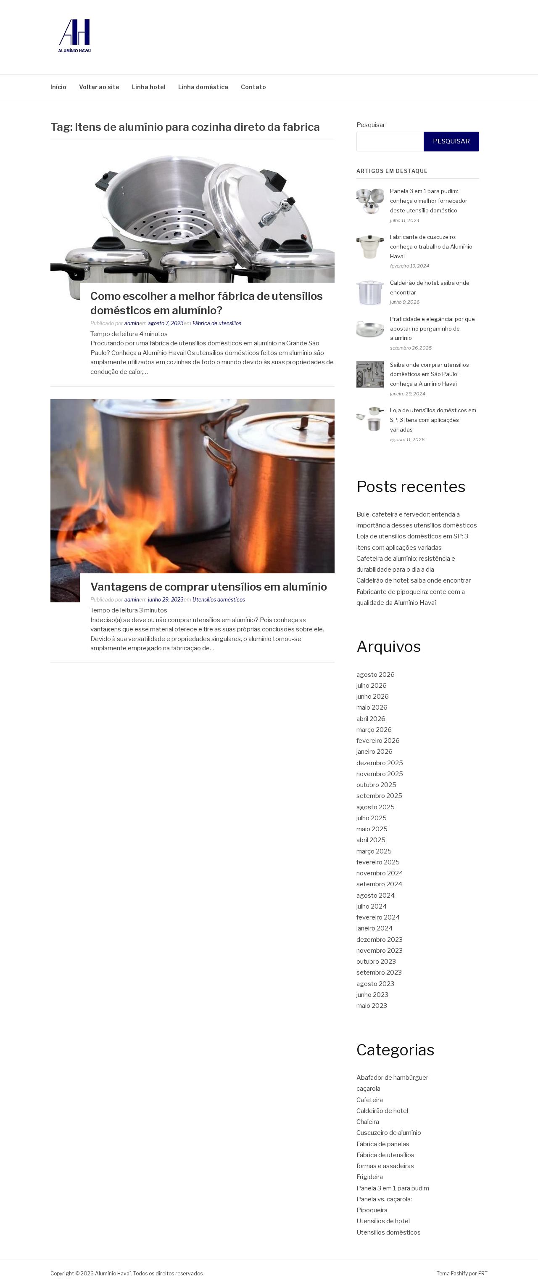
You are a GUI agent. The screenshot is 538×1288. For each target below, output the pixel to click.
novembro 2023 (379, 950)
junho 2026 (372, 696)
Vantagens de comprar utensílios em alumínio (208, 586)
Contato (253, 86)
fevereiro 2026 (378, 741)
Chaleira (367, 1122)
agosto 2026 (375, 674)
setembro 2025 (379, 796)
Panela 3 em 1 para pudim (392, 1188)
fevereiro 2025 (378, 862)
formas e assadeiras (385, 1166)
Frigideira (369, 1177)
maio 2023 (371, 1006)
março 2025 (374, 851)
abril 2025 (370, 840)
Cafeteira (369, 1100)
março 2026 (374, 730)
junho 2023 (372, 995)
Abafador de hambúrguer (392, 1077)
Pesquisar (370, 125)
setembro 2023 (379, 972)
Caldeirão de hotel (382, 1111)
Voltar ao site (99, 86)
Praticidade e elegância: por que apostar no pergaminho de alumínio (432, 328)
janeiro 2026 (374, 751)
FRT (483, 1273)
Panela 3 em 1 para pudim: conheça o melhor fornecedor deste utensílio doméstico (428, 201)
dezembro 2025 (379, 763)
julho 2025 (371, 818)
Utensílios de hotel (383, 1221)
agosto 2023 (375, 984)
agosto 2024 (375, 895)
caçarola (368, 1088)
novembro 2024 (379, 873)
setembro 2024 (379, 884)
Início (58, 86)
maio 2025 (372, 829)
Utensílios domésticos (219, 599)
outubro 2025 (376, 785)
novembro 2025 (379, 774)
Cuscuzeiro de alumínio (388, 1133)
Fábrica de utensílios (217, 323)
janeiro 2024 (374, 928)
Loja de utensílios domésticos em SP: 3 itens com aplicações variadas (433, 420)
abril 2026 (370, 719)
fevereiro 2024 (378, 917)
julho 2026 (371, 685)
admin (131, 323)
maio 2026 (372, 707)
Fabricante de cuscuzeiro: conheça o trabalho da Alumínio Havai (431, 246)
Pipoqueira (372, 1210)
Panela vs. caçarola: (384, 1199)
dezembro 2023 (379, 939)
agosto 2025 (375, 807)
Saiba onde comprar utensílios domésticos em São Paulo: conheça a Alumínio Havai (429, 374)
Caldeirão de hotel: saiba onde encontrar (413, 580)
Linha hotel (149, 86)
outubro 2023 (376, 961)
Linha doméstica (203, 86)
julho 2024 (371, 906)
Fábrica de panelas (382, 1144)
